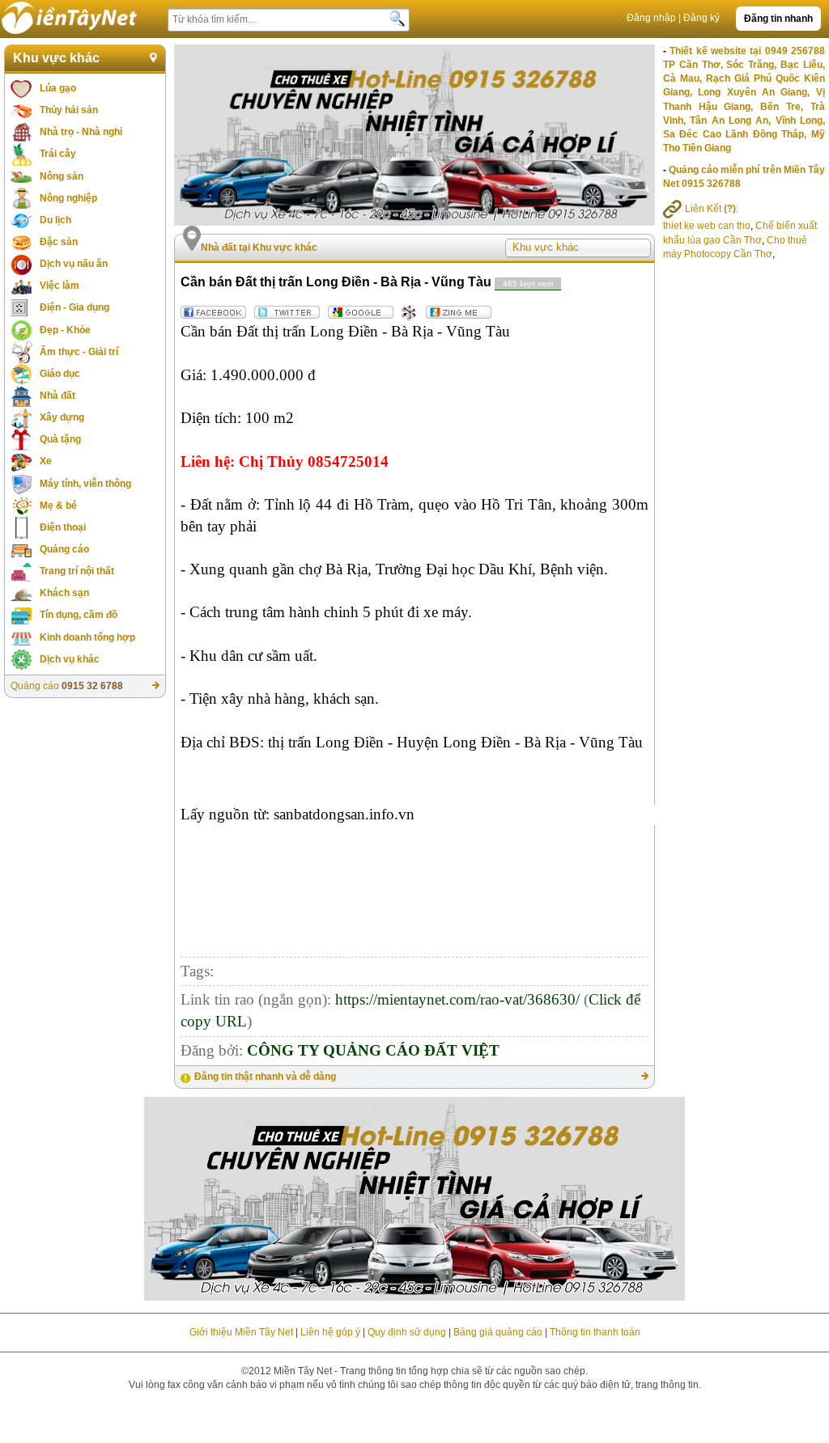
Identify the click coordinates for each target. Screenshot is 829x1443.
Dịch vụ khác (70, 659)
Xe (46, 461)
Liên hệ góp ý (330, 1332)
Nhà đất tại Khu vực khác (259, 247)
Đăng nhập (651, 17)
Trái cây (58, 153)
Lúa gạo (58, 88)
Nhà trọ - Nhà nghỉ (81, 132)
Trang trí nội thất (77, 571)
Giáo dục (60, 373)
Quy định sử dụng (407, 1332)
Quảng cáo (64, 549)
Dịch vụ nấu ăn (74, 263)
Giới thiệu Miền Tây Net (241, 1332)
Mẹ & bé (58, 505)
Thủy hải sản (69, 110)
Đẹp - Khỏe (65, 330)
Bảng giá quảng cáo (497, 1332)
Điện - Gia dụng (74, 307)
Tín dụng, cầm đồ (78, 614)
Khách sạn (64, 593)
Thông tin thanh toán (595, 1332)
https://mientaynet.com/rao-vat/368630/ (457, 999)
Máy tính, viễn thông (85, 483)
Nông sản (61, 176)
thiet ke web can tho (706, 225)
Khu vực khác (56, 58)
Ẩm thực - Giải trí (79, 352)
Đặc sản (59, 242)
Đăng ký (701, 17)
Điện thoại (63, 527)
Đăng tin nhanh (778, 18)
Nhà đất (57, 395)
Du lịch (55, 220)
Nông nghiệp (68, 198)
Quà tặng (60, 439)
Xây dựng (62, 417)
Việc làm (59, 285)
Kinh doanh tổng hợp (87, 637)
